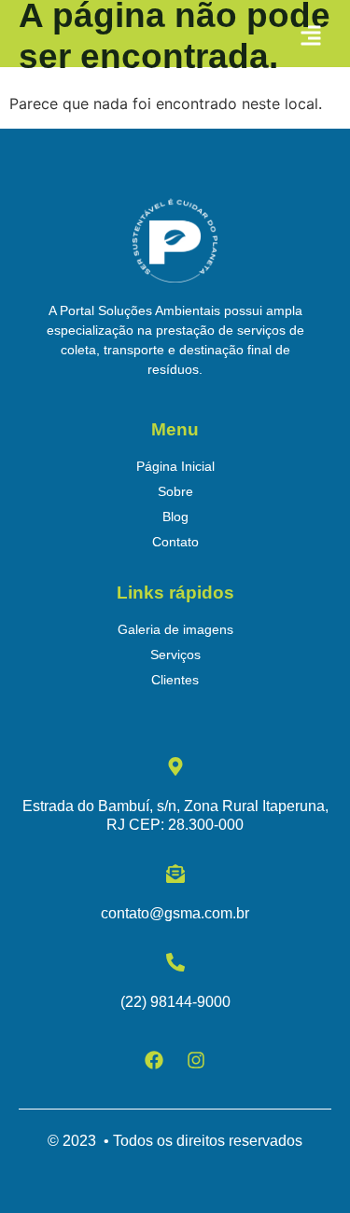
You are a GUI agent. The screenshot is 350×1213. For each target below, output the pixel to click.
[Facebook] (154, 1060)
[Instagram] (196, 1060)
